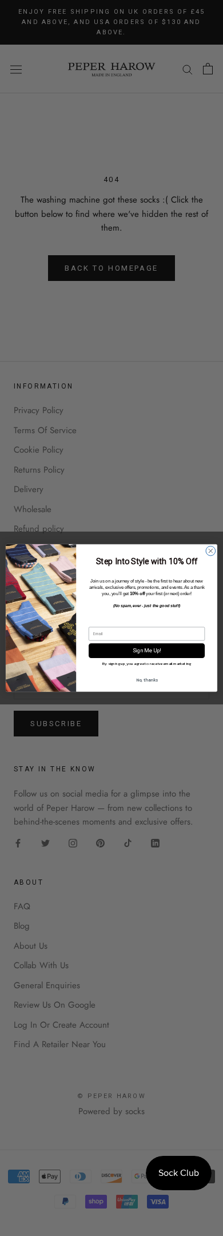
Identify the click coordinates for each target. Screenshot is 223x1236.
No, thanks (147, 679)
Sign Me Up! (147, 650)
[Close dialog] (211, 551)
